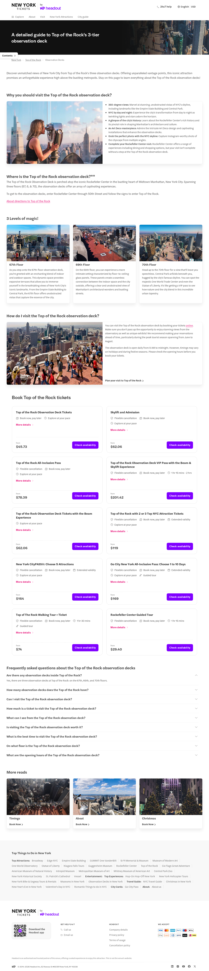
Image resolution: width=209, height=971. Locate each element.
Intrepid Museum (65, 871)
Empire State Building (74, 860)
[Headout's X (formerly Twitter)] (194, 966)
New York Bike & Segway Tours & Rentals (34, 881)
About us (156, 886)
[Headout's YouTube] (183, 966)
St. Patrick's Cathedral (58, 876)
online (189, 325)
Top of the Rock (33, 59)
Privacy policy (116, 934)
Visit (42, 16)
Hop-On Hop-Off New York (140, 876)
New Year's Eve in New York (27, 886)
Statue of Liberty (51, 865)
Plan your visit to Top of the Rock (123, 380)
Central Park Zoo (163, 871)
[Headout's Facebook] (189, 966)
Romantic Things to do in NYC (90, 886)
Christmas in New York (178, 881)
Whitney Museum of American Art (132, 871)
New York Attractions (61, 16)
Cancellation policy (119, 945)
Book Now (15, 824)
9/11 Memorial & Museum (134, 860)
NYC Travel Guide (152, 881)
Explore (19, 16)
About (32, 16)
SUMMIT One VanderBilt (103, 860)
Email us (68, 934)
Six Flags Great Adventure (176, 865)
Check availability (85, 445)
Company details (118, 929)
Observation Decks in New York (105, 881)
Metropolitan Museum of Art (94, 871)
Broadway (37, 860)
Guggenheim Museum (100, 865)
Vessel (77, 876)
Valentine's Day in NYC (58, 886)
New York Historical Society (27, 876)
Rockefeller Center (126, 865)
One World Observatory (25, 865)
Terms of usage (117, 940)
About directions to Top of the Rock (28, 201)
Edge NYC (52, 860)
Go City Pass (131, 886)
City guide (83, 16)
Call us (67, 929)
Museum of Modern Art (165, 860)
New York (16, 59)
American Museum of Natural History (32, 871)
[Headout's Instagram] (178, 966)
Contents (7, 55)
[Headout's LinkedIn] (172, 966)
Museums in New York (72, 881)
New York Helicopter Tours (173, 876)
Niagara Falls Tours (74, 865)
